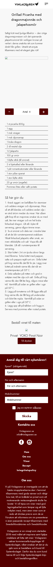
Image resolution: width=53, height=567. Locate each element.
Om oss (26, 456)
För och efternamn (14, 380)
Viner (26, 461)
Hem (26, 452)
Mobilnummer (12, 394)
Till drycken (26, 341)
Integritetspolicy (26, 470)
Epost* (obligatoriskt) (16, 366)
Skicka (26, 416)
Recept (26, 465)
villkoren (37, 407)
